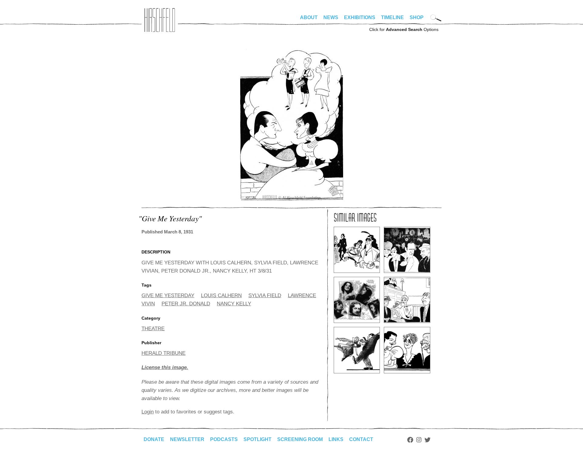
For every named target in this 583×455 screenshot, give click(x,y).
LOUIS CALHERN (221, 295)
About (309, 17)
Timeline (392, 17)
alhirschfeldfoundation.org (159, 20)
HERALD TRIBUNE (163, 353)
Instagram (418, 440)
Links (336, 439)
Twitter (427, 440)
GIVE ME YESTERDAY (167, 295)
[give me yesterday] (291, 199)
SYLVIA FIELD (264, 295)
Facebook (410, 440)
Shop (417, 17)
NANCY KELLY (234, 304)
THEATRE (153, 328)
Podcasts (224, 439)
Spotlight (257, 439)
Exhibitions (359, 17)
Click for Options (403, 29)
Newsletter (187, 439)
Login (147, 412)
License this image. (164, 367)
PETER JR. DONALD (186, 304)
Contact (361, 439)
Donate (154, 439)
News (330, 17)
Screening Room (300, 439)
